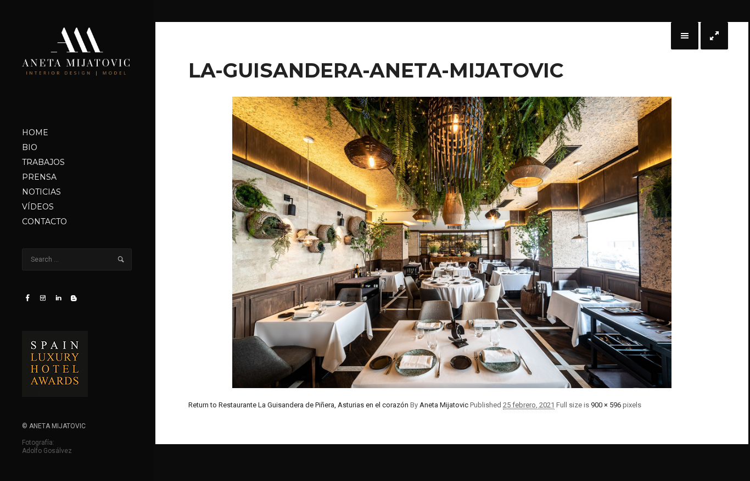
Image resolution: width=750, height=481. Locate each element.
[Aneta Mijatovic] (77, 62)
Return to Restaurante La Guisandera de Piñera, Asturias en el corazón (298, 405)
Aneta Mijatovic (443, 405)
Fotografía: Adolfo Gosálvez (47, 447)
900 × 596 (606, 405)
